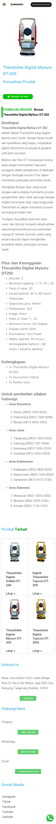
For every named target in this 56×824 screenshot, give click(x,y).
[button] (4, 4)
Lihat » (10, 593)
